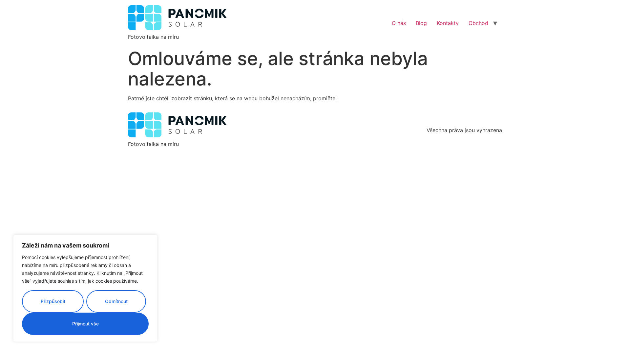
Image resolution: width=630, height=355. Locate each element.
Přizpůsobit (53, 301)
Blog (421, 23)
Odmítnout (116, 301)
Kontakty (448, 23)
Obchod (478, 23)
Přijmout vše (85, 323)
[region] (85, 288)
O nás (399, 23)
